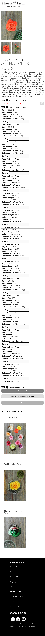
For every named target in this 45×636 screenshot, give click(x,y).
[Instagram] (18, 618)
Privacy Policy (14, 624)
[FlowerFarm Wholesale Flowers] (13, 7)
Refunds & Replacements (18, 577)
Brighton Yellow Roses (13, 464)
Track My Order (15, 572)
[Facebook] (13, 618)
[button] (41, 4)
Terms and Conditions (28, 624)
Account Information (17, 596)
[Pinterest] (23, 618)
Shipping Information (17, 582)
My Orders (13, 601)
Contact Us (13, 567)
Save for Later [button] (22, 403)
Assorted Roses (10, 417)
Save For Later (15, 606)
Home (3, 60)
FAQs (12, 587)
